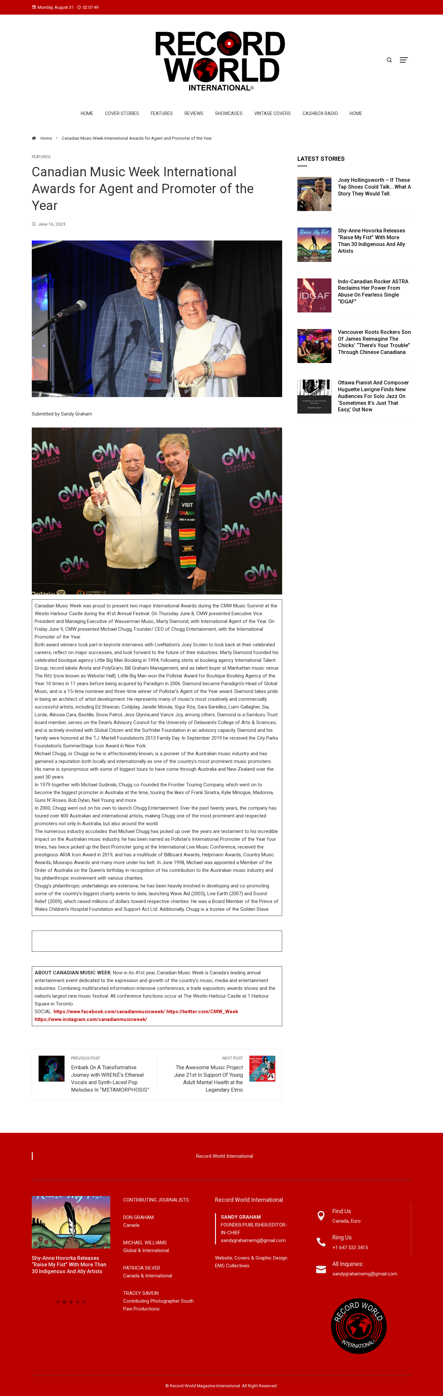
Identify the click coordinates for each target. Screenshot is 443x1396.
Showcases (229, 113)
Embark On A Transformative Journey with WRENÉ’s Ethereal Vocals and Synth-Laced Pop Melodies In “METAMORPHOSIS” (110, 1074)
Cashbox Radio (320, 113)
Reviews (194, 113)
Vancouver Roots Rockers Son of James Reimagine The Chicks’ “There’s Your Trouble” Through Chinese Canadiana (374, 342)
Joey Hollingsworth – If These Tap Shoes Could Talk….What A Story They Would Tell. (374, 187)
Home (87, 113)
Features (162, 113)
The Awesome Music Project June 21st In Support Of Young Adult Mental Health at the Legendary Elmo (208, 1074)
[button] (58, 1302)
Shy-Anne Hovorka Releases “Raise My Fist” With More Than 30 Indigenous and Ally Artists (371, 241)
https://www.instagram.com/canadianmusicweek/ (91, 1019)
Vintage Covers (272, 113)
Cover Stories (122, 113)
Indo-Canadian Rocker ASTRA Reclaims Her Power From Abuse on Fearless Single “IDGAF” (373, 291)
